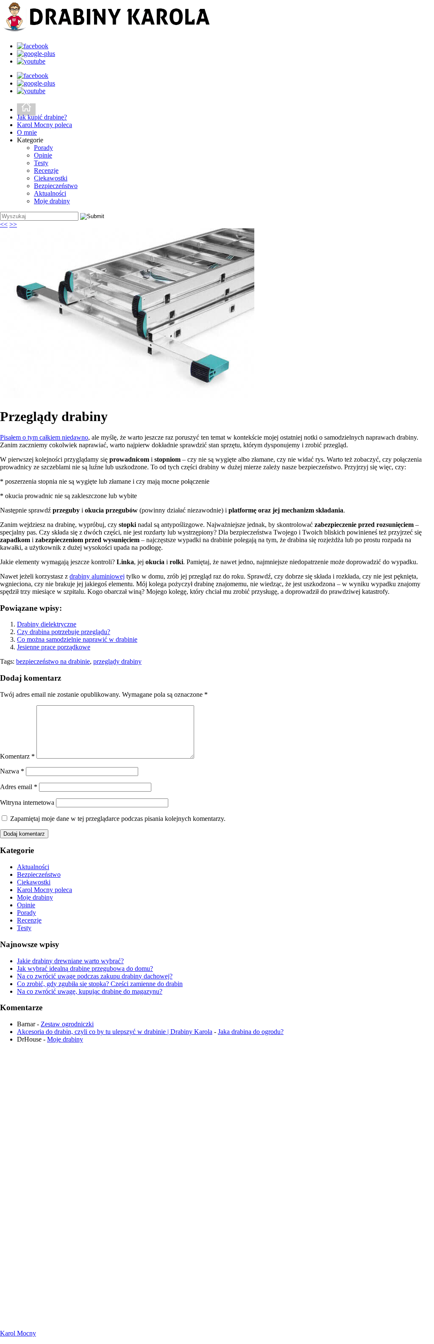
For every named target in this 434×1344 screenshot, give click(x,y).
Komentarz (17, 756)
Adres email (18, 786)
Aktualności (50, 193)
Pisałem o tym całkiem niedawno (44, 437)
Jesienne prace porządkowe (53, 647)
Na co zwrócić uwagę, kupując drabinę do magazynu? (89, 991)
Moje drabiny (52, 201)
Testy (41, 162)
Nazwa (12, 771)
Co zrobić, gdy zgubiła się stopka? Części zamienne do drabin (100, 983)
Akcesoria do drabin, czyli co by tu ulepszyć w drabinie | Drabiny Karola (114, 1031)
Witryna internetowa (27, 802)
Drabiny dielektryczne (46, 624)
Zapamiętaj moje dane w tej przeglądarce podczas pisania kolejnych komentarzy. (117, 818)
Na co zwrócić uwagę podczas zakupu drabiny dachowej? (94, 976)
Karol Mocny (18, 1333)
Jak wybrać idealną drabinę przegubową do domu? (85, 968)
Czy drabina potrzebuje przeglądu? (63, 631)
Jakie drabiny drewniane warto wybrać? (70, 960)
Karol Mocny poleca (44, 124)
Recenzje (46, 170)
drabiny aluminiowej (97, 576)
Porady (43, 147)
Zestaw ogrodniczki (67, 1024)
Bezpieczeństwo (56, 185)
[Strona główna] (26, 109)
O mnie (27, 132)
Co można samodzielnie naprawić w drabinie (77, 639)
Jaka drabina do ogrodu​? (251, 1031)
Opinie (43, 155)
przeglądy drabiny (117, 661)
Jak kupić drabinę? (42, 117)
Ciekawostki (50, 178)
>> (13, 224)
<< (4, 224)
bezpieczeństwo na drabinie (53, 661)
